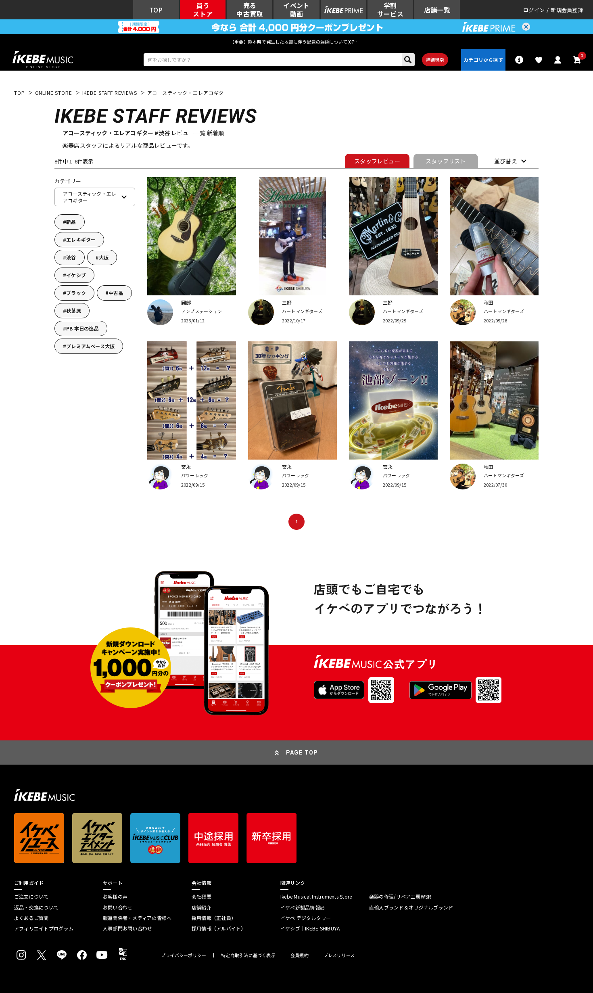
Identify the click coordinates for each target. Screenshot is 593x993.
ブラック (76, 292)
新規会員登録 (567, 10)
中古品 (116, 292)
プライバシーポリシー (183, 955)
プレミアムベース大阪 (90, 346)
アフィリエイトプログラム (43, 928)
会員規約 (299, 955)
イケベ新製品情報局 (302, 907)
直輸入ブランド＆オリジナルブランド (411, 907)
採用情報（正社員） (214, 918)
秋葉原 (73, 310)
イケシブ (76, 275)
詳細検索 (435, 59)
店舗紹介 (201, 907)
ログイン (534, 10)
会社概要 (201, 896)
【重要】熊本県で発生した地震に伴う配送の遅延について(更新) (296, 41)
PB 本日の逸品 (82, 328)
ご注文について (31, 896)
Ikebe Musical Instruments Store (316, 896)
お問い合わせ (117, 907)
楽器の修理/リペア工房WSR (400, 896)
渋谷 (71, 257)
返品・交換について (36, 907)
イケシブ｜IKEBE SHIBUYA (310, 928)
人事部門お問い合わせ (127, 928)
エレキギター (81, 239)
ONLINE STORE (53, 93)
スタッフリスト (446, 161)
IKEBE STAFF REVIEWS (109, 93)
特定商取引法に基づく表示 (248, 955)
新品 (71, 221)
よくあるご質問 (31, 918)
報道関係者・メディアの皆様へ (137, 918)
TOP (19, 93)
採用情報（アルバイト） (219, 928)
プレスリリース (339, 955)
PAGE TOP (302, 752)
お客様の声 (115, 896)
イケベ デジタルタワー (305, 918)
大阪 (104, 257)
